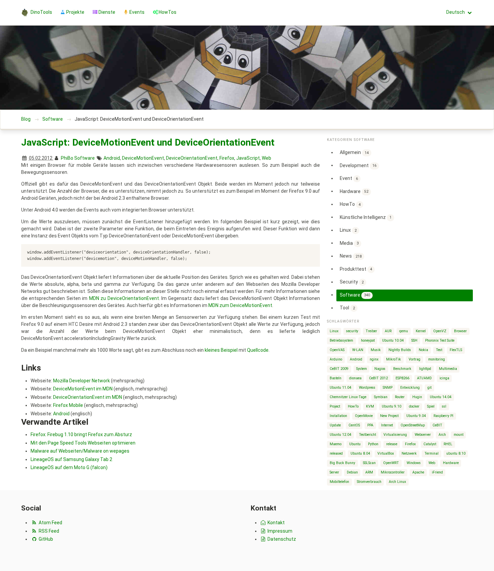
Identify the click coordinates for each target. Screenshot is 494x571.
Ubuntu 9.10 (391, 406)
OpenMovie (364, 416)
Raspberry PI (443, 416)
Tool (347, 307)
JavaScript (248, 158)
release (391, 444)
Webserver (423, 434)
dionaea (355, 378)
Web (266, 158)
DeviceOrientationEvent (191, 158)
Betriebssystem (341, 340)
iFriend (437, 472)
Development (358, 165)
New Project (389, 416)
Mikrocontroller (393, 472)
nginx (374, 359)
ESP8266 (402, 378)
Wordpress (367, 387)
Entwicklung (410, 387)
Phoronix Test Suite (439, 340)
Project (335, 406)
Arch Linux (397, 482)
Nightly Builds (399, 350)
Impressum (279, 531)
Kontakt (275, 522)
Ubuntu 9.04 (416, 416)
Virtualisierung (395, 434)
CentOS (354, 425)
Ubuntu (355, 444)
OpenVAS (337, 350)
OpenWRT (391, 463)
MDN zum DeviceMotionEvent (240, 305)
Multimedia (448, 369)
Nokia (423, 350)
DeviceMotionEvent (143, 158)
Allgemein (354, 152)
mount (458, 434)
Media (349, 242)
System (361, 369)
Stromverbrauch (369, 482)
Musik (376, 350)
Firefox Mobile (68, 405)
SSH (414, 340)
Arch (442, 434)
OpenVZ (439, 331)
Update (335, 425)
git (429, 387)
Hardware (354, 191)
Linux (348, 230)
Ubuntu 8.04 (360, 453)
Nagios (379, 369)
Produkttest (356, 268)
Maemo (335, 444)
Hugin (417, 397)
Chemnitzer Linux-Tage (348, 397)
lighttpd (425, 369)
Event (349, 178)
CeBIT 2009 (339, 369)
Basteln (335, 378)
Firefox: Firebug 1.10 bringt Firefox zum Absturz (81, 434)
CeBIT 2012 (378, 378)
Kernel (421, 331)
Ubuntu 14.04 (440, 397)
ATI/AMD (424, 378)
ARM (369, 472)
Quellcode (258, 350)
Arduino (336, 359)
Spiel (431, 406)
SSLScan (369, 463)
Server (334, 472)
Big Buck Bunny (342, 463)
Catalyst (429, 444)
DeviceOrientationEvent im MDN (87, 397)
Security (352, 281)
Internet (387, 425)
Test (439, 350)
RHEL (448, 444)
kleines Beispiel (221, 350)
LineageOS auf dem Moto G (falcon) (69, 467)
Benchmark (402, 369)
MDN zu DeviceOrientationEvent (124, 298)
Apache (418, 472)
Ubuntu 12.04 (340, 434)
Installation (338, 416)
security (352, 331)
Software (52, 119)
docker (414, 406)
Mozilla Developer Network (81, 380)
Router (400, 397)
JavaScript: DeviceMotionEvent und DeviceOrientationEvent (148, 142)
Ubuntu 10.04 (393, 340)
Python (373, 444)
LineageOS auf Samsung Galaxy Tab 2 (71, 459)
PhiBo (67, 158)
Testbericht (367, 434)
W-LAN (357, 350)
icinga (444, 378)
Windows (414, 463)
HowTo (350, 204)
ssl (444, 406)
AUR (388, 331)
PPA (370, 425)
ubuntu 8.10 (455, 453)
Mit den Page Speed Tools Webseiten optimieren (83, 443)
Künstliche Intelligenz (366, 217)
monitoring (436, 359)
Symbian (380, 397)
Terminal (431, 453)
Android (112, 158)
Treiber (371, 331)
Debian (352, 472)
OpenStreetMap (413, 425)
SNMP (388, 387)
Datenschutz (281, 539)
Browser (460, 331)
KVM (370, 406)
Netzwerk (409, 453)
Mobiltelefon (339, 482)
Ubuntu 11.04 (340, 387)
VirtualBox (385, 453)
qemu (403, 331)
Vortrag (414, 359)
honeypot (368, 340)
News (351, 256)
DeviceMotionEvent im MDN (83, 388)
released (336, 453)
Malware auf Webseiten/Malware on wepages (80, 451)
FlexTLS (456, 350)
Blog (26, 119)
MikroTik (393, 359)
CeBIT (437, 425)
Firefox (226, 158)
